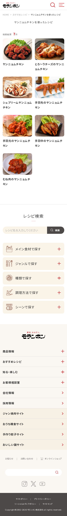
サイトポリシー (21, 499)
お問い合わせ (27, 458)
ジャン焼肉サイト (13, 413)
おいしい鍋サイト (13, 444)
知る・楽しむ (10, 372)
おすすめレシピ (12, 361)
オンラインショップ (53, 458)
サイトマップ (47, 504)
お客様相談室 (11, 382)
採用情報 (8, 403)
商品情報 (8, 351)
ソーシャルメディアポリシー (25, 504)
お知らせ (9, 458)
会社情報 (8, 393)
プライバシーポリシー (42, 499)
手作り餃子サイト (13, 434)
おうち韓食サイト (13, 424)
